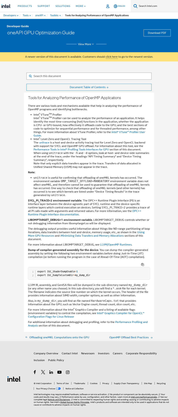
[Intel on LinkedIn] (51, 373)
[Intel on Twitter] (43, 373)
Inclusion (39, 360)
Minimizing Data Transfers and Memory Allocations (92, 235)
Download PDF (157, 33)
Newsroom (88, 353)
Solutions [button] (62, 6)
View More (84, 44)
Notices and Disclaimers (59, 399)
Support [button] (44, 6)
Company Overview (46, 353)
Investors (103, 353)
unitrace (44, 142)
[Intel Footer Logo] (14, 379)
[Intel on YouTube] (59, 373)
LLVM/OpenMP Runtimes (116, 244)
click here (112, 57)
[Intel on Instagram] (68, 373)
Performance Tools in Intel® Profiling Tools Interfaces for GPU (71, 149)
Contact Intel (70, 353)
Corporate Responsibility (141, 353)
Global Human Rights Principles (74, 402)
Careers (117, 353)
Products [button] (25, 6)
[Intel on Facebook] (35, 373)
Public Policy (56, 360)
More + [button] (81, 6)
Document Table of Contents (88, 87)
